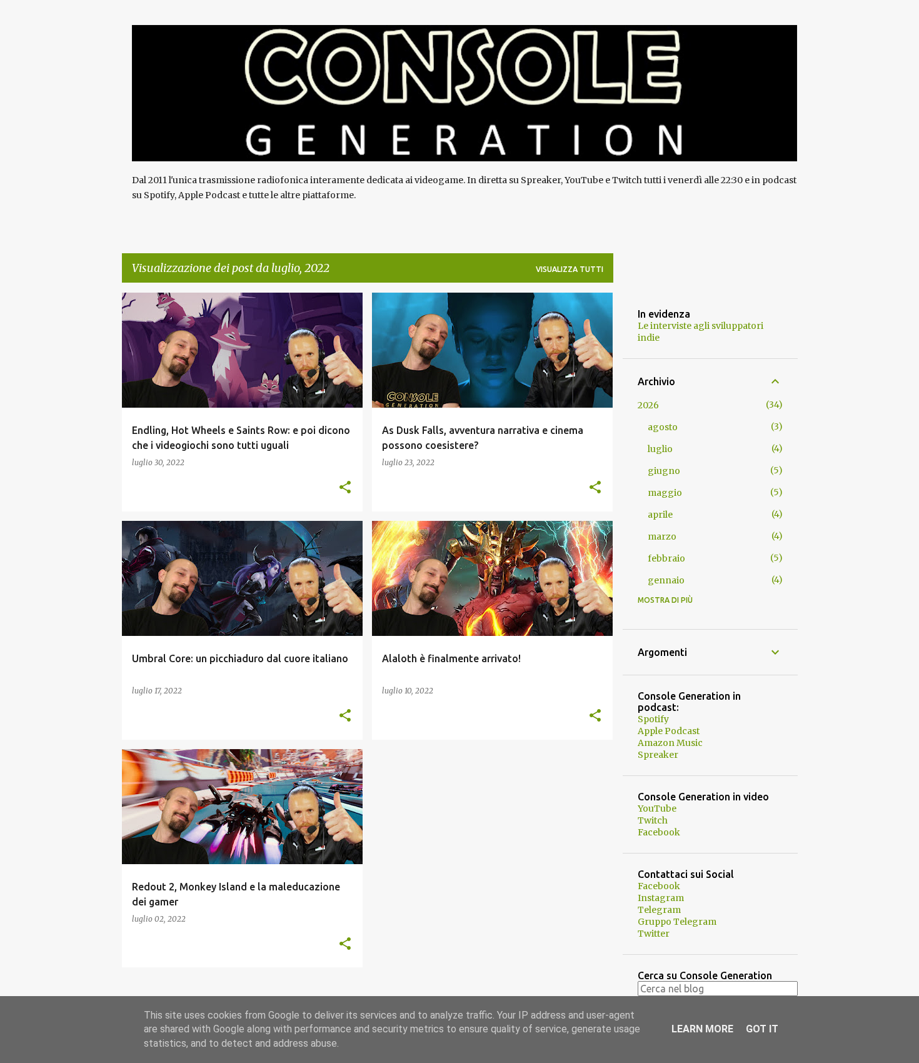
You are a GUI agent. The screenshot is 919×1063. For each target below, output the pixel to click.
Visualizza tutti (569, 269)
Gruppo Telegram (677, 921)
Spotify (653, 719)
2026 (648, 405)
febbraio (666, 558)
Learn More (702, 1029)
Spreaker (658, 754)
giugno (664, 470)
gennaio (666, 580)
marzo (662, 536)
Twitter (654, 933)
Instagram (661, 898)
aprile (660, 514)
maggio (665, 492)
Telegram (659, 909)
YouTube (657, 808)
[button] (345, 488)
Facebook (659, 832)
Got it (762, 1029)
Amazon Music (670, 742)
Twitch (653, 820)
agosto (663, 427)
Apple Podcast (669, 731)
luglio (660, 449)
